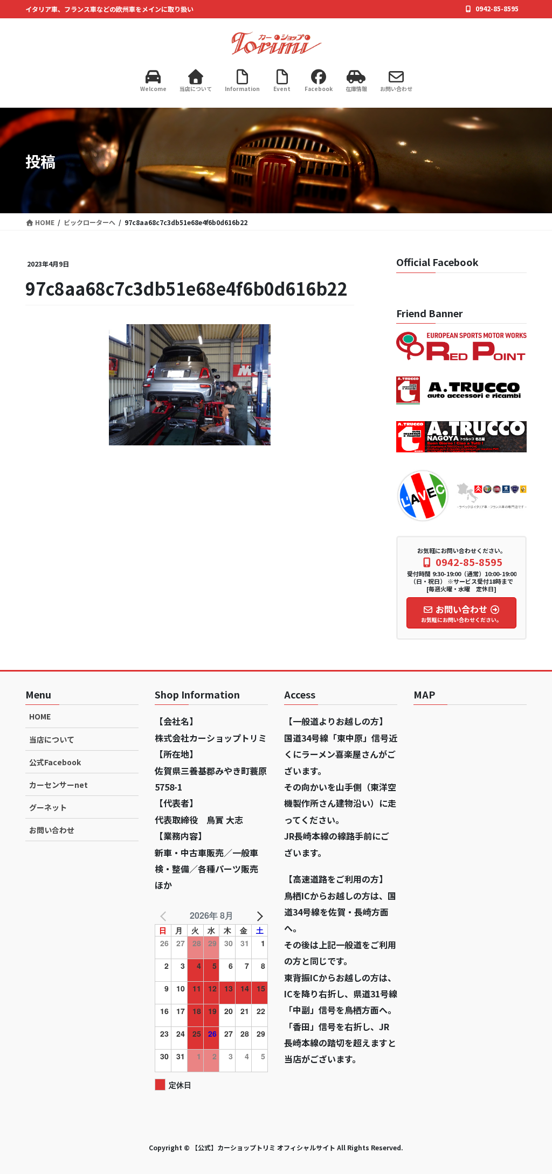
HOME (40, 716)
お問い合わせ (51, 829)
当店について (51, 739)
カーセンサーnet (58, 784)
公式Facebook (55, 762)
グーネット (48, 807)
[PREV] (165, 915)
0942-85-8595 (497, 8)
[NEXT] (257, 915)
